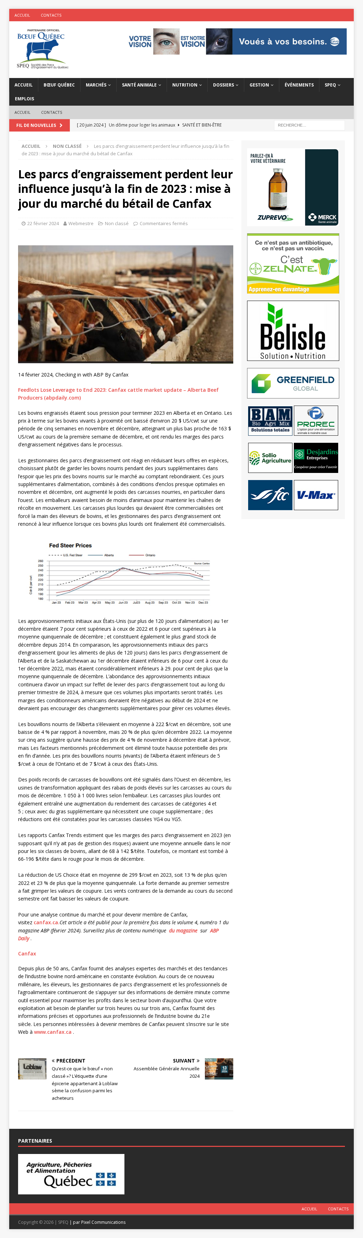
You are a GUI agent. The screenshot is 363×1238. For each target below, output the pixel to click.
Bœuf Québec (59, 85)
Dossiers (223, 85)
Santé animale (139, 85)
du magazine (183, 930)
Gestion (259, 85)
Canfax (27, 953)
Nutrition (184, 85)
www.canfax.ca (53, 1031)
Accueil (22, 15)
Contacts (51, 15)
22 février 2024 (43, 223)
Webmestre (81, 223)
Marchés (96, 85)
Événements (299, 85)
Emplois (24, 99)
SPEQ (330, 85)
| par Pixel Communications (97, 1222)
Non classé (117, 223)
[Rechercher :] (309, 124)
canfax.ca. (47, 922)
